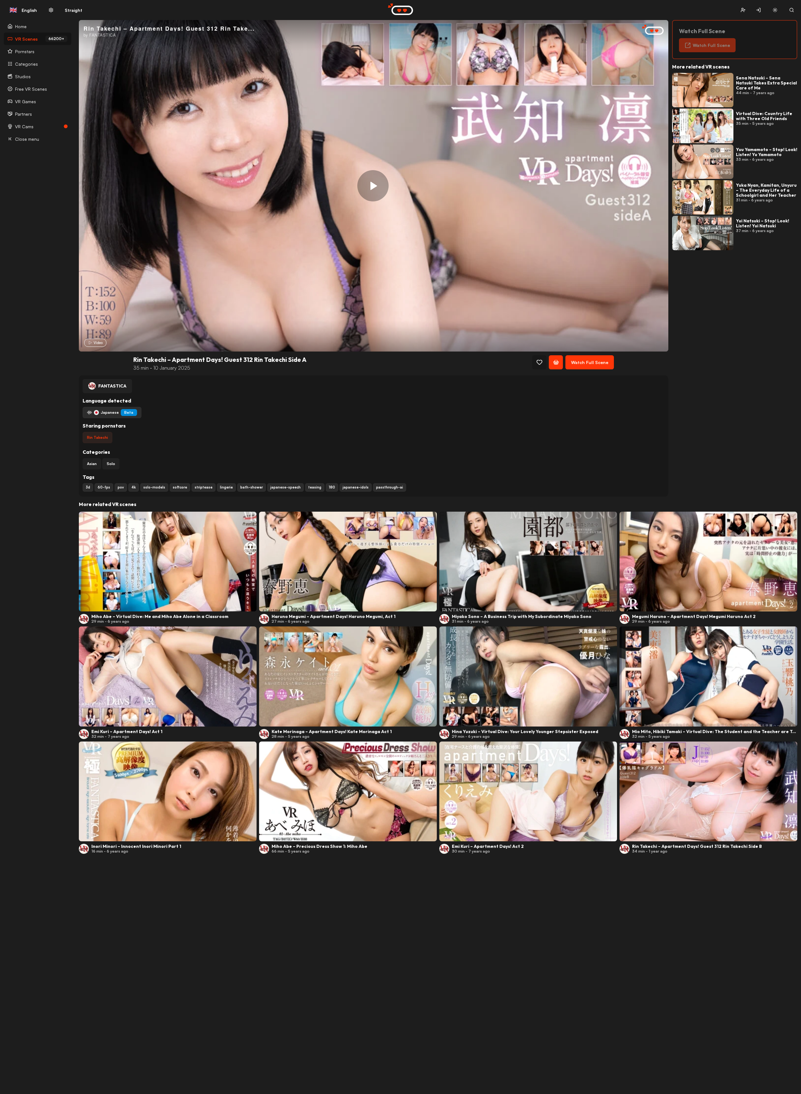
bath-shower (251, 487)
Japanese (117, 412)
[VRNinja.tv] (649, 30)
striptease (203, 487)
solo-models (154, 487)
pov (121, 487)
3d (88, 487)
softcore (180, 487)
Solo (111, 463)
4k (133, 487)
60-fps (104, 487)
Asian (92, 463)
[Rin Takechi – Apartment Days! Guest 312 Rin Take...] (373, 185)
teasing (314, 487)
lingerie (226, 487)
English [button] (23, 10)
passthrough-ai (389, 487)
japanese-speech (285, 487)
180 (332, 487)
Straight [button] (73, 10)
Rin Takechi (97, 437)
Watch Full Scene (589, 362)
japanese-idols (356, 487)
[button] (743, 10)
